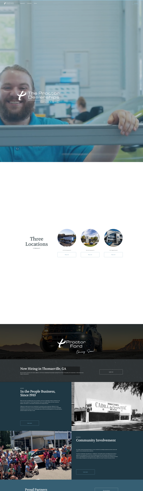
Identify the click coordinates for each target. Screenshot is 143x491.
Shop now (67, 254)
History (35, 3)
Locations (136, 3)
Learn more (29, 423)
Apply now (111, 372)
